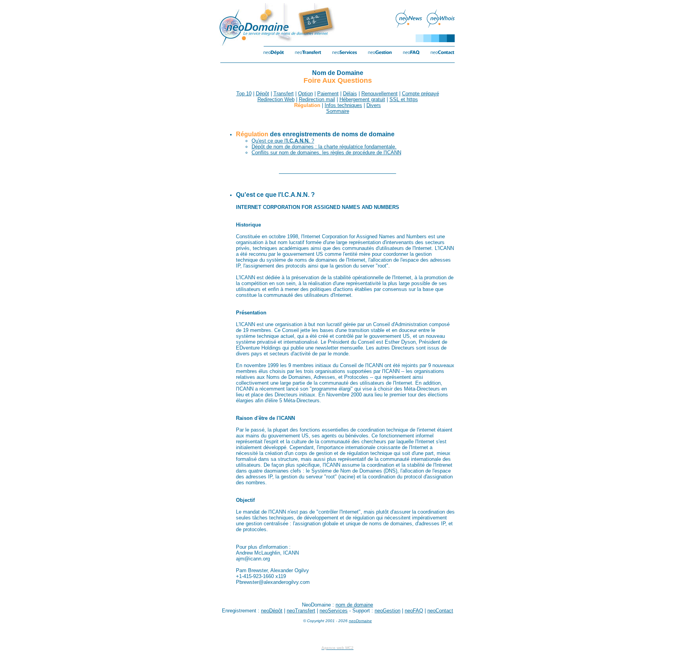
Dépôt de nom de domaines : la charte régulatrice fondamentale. (324, 147)
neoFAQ (414, 611)
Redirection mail (317, 99)
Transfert (283, 93)
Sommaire (337, 111)
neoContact (440, 611)
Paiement (328, 93)
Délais (350, 93)
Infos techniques (343, 105)
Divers (373, 105)
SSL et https (403, 99)
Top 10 (244, 93)
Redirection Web (276, 99)
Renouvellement (379, 93)
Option (305, 93)
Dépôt (262, 93)
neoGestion (387, 611)
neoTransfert (301, 611)
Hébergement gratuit (362, 99)
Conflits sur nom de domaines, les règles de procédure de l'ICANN (326, 152)
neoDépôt (271, 611)
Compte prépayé (420, 93)
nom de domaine (354, 605)
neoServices (334, 611)
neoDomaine (360, 621)
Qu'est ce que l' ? (283, 141)
